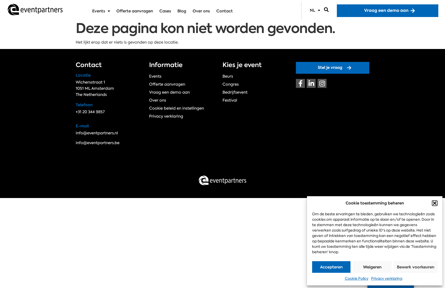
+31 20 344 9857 (90, 111)
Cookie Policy (357, 278)
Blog (181, 11)
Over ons (201, 11)
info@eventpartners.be (97, 142)
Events (98, 11)
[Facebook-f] (300, 83)
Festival (229, 100)
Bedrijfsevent (234, 92)
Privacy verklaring (386, 278)
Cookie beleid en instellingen (176, 108)
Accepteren (331, 267)
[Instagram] (322, 83)
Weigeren (372, 267)
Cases (165, 11)
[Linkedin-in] (311, 83)
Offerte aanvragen (134, 11)
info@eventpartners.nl (97, 133)
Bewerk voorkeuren (415, 267)
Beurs (227, 76)
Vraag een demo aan (169, 92)
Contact (224, 11)
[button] (434, 203)
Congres (230, 84)
